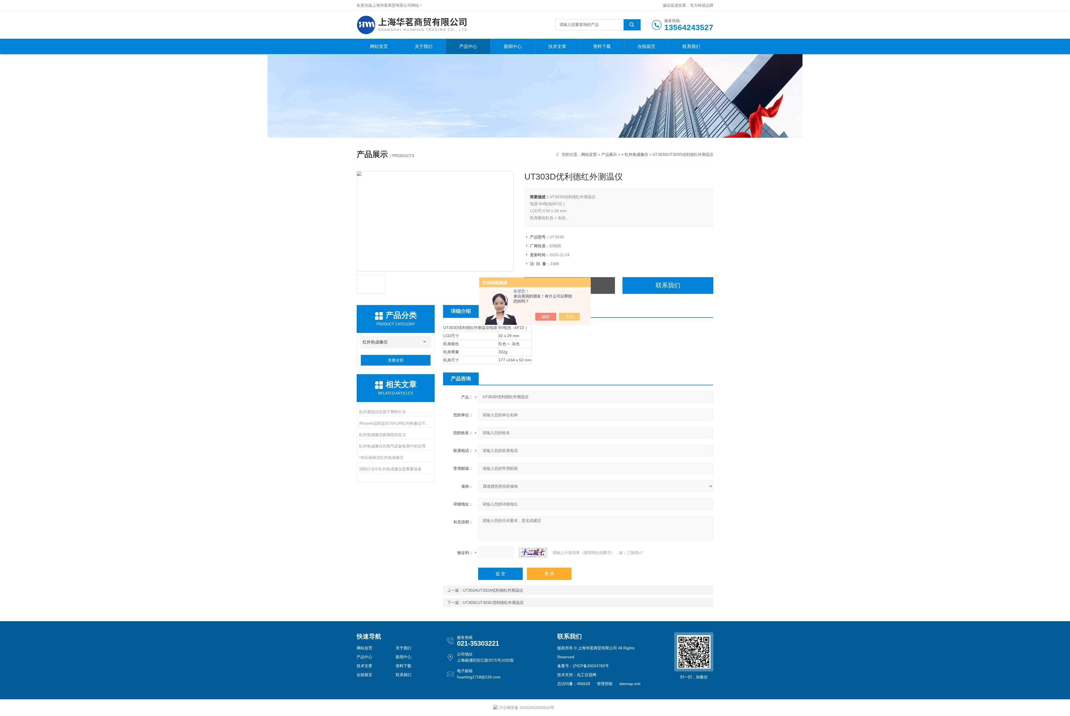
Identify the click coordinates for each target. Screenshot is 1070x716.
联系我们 (691, 46)
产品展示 (609, 154)
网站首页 (379, 46)
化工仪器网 (586, 675)
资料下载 (602, 46)
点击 (424, 342)
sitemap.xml (629, 683)
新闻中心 (513, 46)
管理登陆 (604, 683)
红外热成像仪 (636, 154)
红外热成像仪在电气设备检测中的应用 (392, 446)
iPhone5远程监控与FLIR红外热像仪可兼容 (395, 423)
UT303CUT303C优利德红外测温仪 (493, 602)
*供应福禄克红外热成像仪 (381, 457)
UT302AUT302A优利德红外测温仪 (493, 590)
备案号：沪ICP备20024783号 (583, 666)
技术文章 (557, 46)
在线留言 (646, 46)
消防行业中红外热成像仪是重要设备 (390, 469)
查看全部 (395, 360)
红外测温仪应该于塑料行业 (382, 412)
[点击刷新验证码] (533, 552)
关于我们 (423, 46)
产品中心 (468, 46)
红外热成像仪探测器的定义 (382, 434)
